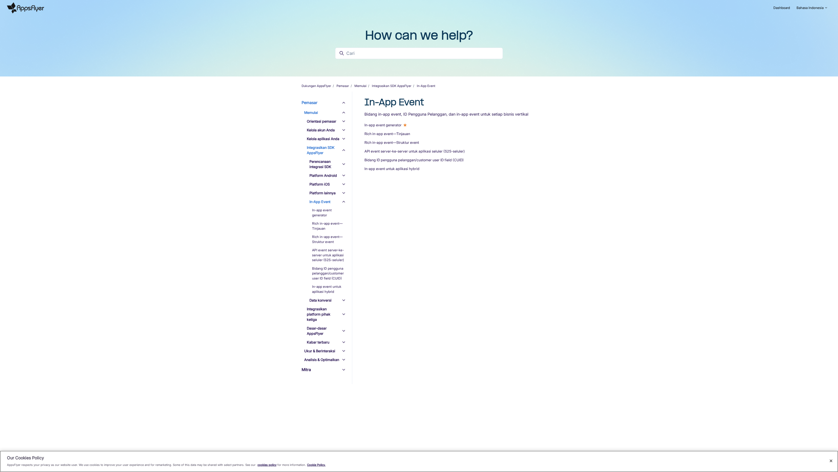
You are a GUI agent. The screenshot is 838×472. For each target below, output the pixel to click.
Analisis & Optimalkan (321, 359)
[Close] (831, 461)
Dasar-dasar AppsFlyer (317, 331)
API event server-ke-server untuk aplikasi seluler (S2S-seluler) (414, 151)
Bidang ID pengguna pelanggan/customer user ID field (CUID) (414, 160)
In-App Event (426, 86)
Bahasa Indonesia (810, 8)
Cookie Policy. (316, 464)
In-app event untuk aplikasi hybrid (391, 169)
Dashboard (781, 8)
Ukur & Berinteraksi (319, 351)
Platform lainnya (322, 193)
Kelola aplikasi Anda (323, 139)
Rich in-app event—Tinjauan (387, 134)
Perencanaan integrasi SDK (320, 164)
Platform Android (323, 175)
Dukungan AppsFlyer (316, 86)
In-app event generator (383, 125)
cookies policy (267, 464)
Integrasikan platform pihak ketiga (318, 314)
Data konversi (320, 300)
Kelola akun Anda (321, 130)
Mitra (306, 369)
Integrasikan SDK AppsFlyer (391, 86)
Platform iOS (319, 184)
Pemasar (343, 86)
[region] (419, 461)
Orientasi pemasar (321, 121)
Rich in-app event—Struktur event (391, 142)
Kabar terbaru (318, 342)
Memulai (360, 86)
